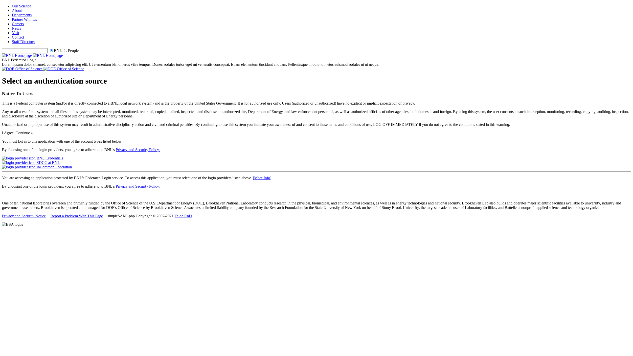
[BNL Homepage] (32, 55)
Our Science (21, 6)
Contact (18, 37)
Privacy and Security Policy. (138, 150)
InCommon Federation (54, 167)
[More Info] (262, 178)
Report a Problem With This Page (76, 216)
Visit (15, 33)
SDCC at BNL (48, 162)
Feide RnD (183, 216)
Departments (22, 15)
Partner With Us (24, 19)
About (17, 10)
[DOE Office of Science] (43, 69)
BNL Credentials (49, 158)
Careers (18, 24)
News (16, 28)
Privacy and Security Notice (24, 216)
